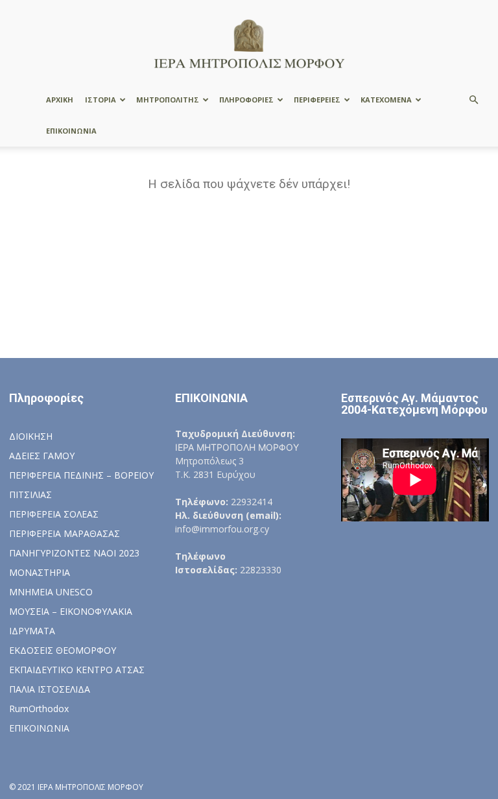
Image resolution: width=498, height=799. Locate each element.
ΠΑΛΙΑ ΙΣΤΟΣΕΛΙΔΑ (49, 689)
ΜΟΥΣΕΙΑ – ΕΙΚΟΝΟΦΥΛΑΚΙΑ (70, 611)
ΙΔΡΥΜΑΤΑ (32, 631)
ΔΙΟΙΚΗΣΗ (31, 436)
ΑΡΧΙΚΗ (59, 99)
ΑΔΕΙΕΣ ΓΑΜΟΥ (42, 455)
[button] (473, 100)
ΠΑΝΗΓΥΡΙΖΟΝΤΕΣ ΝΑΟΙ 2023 (74, 553)
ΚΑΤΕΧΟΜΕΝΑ (386, 99)
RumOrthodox (39, 708)
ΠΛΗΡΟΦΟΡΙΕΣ (246, 99)
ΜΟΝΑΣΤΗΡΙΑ (39, 572)
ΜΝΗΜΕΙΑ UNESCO (51, 592)
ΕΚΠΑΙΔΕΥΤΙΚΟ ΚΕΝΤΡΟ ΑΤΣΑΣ (77, 669)
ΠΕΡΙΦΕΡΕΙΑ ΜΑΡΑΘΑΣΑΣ (64, 533)
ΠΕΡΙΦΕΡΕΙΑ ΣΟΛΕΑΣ (54, 514)
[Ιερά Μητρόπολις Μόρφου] (249, 43)
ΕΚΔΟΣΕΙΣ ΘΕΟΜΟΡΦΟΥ (62, 650)
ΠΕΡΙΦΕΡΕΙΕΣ (317, 99)
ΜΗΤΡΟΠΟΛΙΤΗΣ (167, 99)
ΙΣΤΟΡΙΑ (100, 99)
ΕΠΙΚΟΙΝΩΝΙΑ (71, 131)
